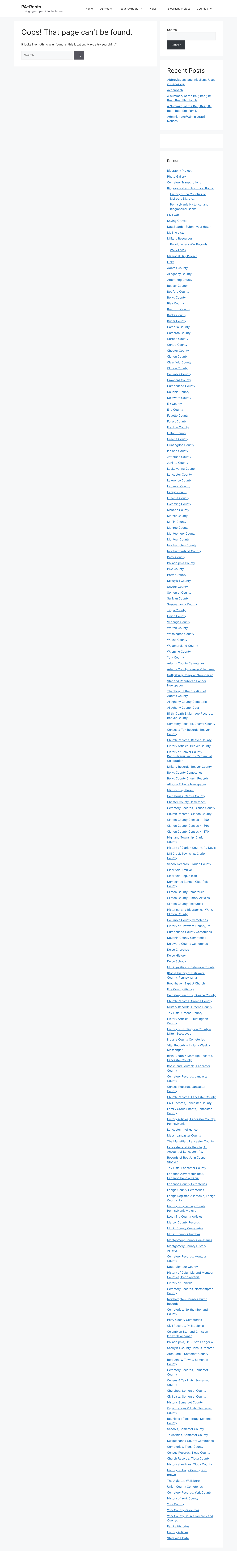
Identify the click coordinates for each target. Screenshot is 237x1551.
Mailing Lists (175, 232)
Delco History (176, 955)
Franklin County (178, 427)
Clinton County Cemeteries (185, 892)
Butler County (176, 321)
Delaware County (179, 398)
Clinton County (177, 368)
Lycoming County (179, 504)
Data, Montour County (182, 1266)
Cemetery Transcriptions (184, 182)
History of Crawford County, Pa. (189, 926)
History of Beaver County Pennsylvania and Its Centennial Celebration (189, 756)
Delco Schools (177, 961)
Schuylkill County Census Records (190, 1348)
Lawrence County (179, 480)
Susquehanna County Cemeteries (190, 1441)
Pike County (175, 569)
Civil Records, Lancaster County (189, 1103)
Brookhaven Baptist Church (186, 983)
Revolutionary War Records (189, 244)
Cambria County (178, 327)
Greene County (177, 439)
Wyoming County (179, 651)
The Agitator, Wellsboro (183, 1480)
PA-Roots (31, 6)
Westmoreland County (182, 645)
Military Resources (180, 238)
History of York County (182, 1498)
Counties (202, 8)
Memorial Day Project (182, 256)
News (153, 8)
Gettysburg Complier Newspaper (190, 675)
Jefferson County (179, 457)
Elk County (174, 403)
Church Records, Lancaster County (191, 1097)
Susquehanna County (182, 604)
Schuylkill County (179, 580)
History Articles (177, 1532)
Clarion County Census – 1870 (188, 831)
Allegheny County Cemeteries (187, 701)
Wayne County (177, 640)
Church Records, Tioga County (188, 1458)
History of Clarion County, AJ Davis (191, 847)
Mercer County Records (183, 1222)
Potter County (176, 575)
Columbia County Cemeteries (187, 920)
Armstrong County (179, 280)
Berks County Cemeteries (184, 772)
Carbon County (177, 339)
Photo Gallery (176, 176)
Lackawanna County (181, 468)
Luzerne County (178, 498)
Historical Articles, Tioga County (189, 1464)
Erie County (175, 409)
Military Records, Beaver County (189, 766)
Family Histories (178, 1526)
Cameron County (179, 333)
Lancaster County (179, 474)
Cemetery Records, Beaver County (191, 724)
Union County (176, 616)
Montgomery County (181, 533)
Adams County (177, 268)
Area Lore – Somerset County (187, 1354)
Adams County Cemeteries (186, 663)
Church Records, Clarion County (189, 814)
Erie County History (180, 989)
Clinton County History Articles (188, 898)
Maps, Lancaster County (184, 1135)
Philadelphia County (181, 563)
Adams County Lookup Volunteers (191, 669)
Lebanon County (178, 486)
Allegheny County (179, 274)
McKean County (178, 510)
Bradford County (178, 309)
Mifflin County (176, 521)
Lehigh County (177, 492)
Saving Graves (177, 221)
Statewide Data (178, 1538)
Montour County (178, 539)
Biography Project (179, 8)
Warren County (177, 628)
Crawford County (179, 380)
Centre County (177, 344)
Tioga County (176, 610)
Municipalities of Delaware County (190, 967)
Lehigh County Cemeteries (185, 1190)
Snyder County (177, 586)
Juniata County (177, 462)
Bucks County (176, 315)
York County (175, 657)
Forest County (177, 421)
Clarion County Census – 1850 (188, 819)
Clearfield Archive (179, 870)
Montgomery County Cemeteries (189, 1240)
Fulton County (176, 433)
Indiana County (177, 451)
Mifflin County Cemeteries (185, 1228)
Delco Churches (178, 949)
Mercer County (177, 516)
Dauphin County (178, 392)
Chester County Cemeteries (186, 802)
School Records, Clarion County (189, 864)
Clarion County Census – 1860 (188, 825)
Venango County (178, 622)
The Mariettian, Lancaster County (190, 1141)
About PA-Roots (128, 8)
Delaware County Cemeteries (187, 943)
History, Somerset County (185, 1402)
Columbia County (179, 374)
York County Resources (183, 1510)
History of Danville (179, 1283)
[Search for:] (47, 55)
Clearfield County (179, 362)
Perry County (176, 557)
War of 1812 (178, 250)
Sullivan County (178, 598)
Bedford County (178, 291)
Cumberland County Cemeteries (189, 932)
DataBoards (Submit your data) (189, 226)
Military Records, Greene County (189, 1007)
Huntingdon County (180, 445)
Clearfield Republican (182, 876)
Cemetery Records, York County (189, 1492)
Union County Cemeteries (185, 1486)
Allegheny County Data (183, 707)
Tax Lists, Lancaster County (186, 1168)
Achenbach (175, 90)
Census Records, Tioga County (188, 1452)
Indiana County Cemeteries (186, 1039)
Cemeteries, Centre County (186, 796)
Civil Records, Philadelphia (185, 1325)
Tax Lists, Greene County (184, 1013)
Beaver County (177, 285)
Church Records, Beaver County (189, 740)
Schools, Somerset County (185, 1429)
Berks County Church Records (188, 778)
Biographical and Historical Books (190, 188)
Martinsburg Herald (180, 790)
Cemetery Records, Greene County (191, 995)
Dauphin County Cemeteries (186, 938)
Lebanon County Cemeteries (187, 1184)
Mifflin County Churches (183, 1234)
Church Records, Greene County (189, 1001)
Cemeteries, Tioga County (185, 1446)
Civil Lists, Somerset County (186, 1396)
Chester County (178, 350)
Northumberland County (184, 551)
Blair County (175, 303)
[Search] (79, 55)
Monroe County (177, 527)
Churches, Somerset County (186, 1390)
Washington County (180, 634)
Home (89, 8)
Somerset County (179, 592)
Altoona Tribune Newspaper (186, 784)
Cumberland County (181, 386)
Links (170, 262)
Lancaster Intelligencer (183, 1129)
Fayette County (177, 415)
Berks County (176, 297)
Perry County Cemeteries (184, 1320)
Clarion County (177, 356)
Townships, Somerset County (187, 1435)
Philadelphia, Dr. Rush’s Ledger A (190, 1342)
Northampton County (181, 545)
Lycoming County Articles (184, 1216)
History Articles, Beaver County (189, 746)
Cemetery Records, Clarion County (191, 808)
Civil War (173, 215)
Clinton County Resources (185, 904)
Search (172, 30)
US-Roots (106, 8)
